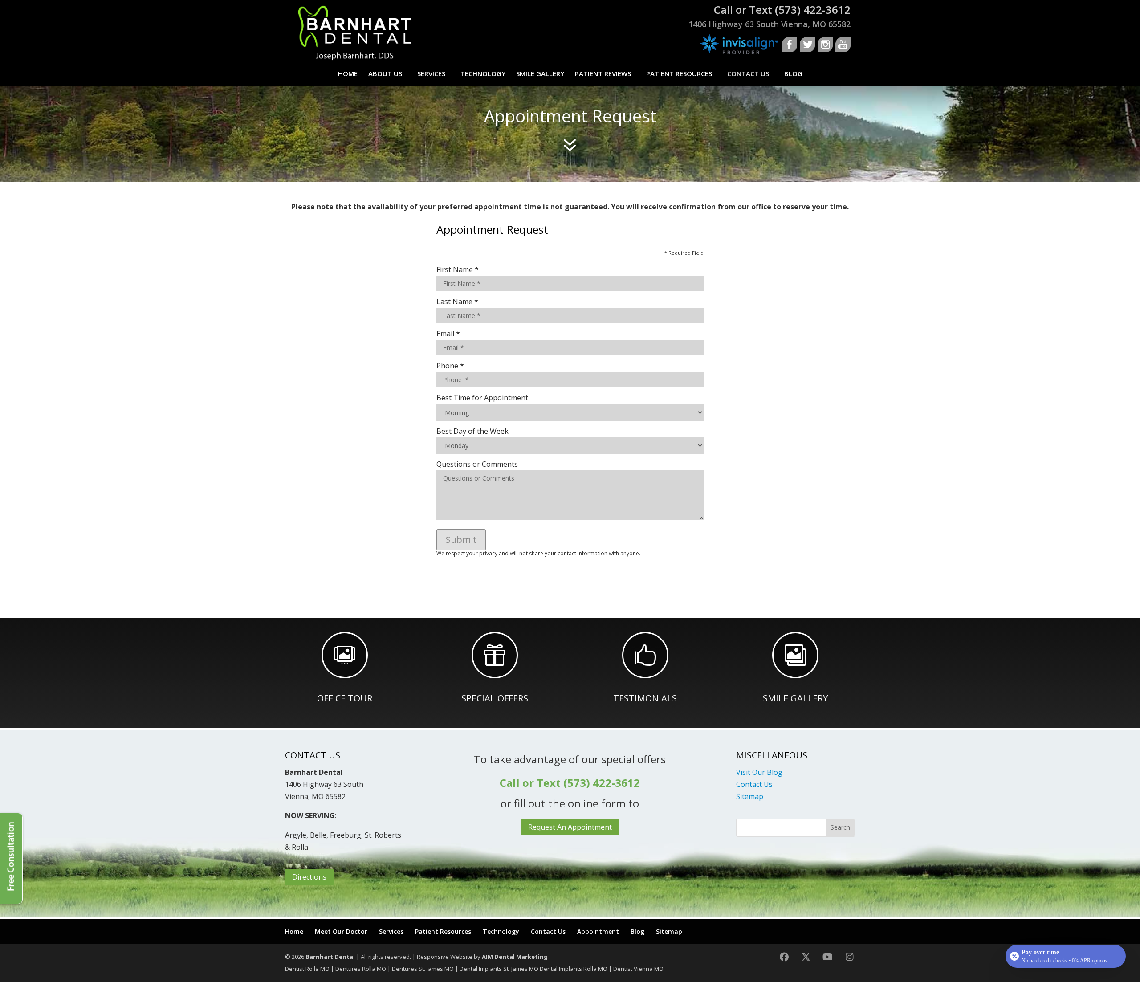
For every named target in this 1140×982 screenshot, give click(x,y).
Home (348, 73)
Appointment (598, 931)
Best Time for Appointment (482, 398)
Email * (448, 333)
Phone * (450, 366)
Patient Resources (679, 73)
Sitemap (749, 796)
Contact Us (748, 73)
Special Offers (494, 698)
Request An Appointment (570, 827)
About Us (385, 73)
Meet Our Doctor (341, 931)
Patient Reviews (603, 73)
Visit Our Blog (759, 772)
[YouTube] (827, 957)
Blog (793, 73)
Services (431, 73)
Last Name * (457, 301)
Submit (461, 540)
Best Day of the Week (472, 431)
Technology (482, 73)
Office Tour (344, 698)
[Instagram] (849, 957)
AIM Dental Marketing (515, 957)
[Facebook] (784, 957)
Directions (309, 877)
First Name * (457, 269)
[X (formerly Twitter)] (805, 957)
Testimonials (645, 698)
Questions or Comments (477, 464)
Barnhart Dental (330, 957)
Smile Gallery (540, 73)
